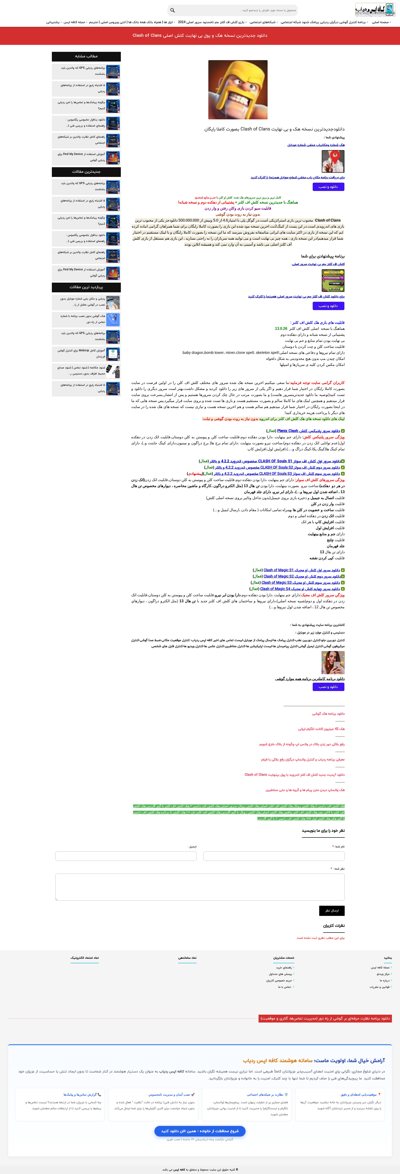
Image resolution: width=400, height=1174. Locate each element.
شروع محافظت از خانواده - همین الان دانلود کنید (200, 1131)
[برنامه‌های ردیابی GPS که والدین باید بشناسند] (113, 71)
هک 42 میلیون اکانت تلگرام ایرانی (321, 729)
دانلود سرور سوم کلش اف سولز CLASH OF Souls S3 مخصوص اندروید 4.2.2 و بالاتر (277, 473)
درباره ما (385, 980)
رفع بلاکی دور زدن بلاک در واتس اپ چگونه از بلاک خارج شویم (302, 744)
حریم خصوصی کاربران (279, 980)
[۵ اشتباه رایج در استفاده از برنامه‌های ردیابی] (113, 89)
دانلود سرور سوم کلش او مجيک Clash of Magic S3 (301, 582)
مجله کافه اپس (74, 22)
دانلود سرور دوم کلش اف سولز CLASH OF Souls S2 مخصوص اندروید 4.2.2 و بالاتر (277, 467)
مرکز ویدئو (383, 974)
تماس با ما (284, 987)
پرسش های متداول (280, 974)
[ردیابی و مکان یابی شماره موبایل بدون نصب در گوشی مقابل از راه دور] (113, 302)
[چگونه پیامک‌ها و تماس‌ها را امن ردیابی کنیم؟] (113, 106)
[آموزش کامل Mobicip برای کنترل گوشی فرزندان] (113, 354)
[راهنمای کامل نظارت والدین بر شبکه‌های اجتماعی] (113, 140)
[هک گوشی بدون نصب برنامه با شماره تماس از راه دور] (113, 320)
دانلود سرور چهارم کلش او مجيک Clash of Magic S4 (300, 589)
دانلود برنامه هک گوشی (328, 714)
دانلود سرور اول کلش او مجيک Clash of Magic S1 (302, 570)
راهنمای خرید (284, 968)
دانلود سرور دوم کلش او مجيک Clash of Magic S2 (302, 576)
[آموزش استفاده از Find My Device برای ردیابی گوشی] (113, 158)
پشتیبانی (52, 22)
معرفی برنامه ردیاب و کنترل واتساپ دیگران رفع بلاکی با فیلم (303, 759)
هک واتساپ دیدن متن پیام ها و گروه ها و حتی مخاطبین (305, 790)
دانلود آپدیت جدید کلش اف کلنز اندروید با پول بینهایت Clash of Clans (295, 775)
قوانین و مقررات (380, 987)
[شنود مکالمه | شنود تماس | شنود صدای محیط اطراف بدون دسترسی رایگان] (113, 371)
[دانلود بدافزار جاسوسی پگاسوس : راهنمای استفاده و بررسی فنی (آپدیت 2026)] (113, 123)
